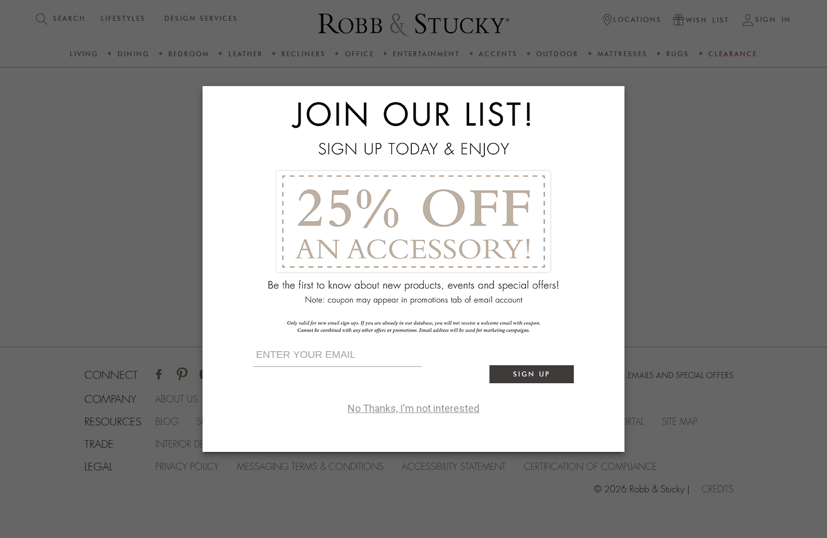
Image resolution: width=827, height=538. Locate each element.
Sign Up (531, 374)
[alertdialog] (413, 269)
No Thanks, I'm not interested (413, 408)
